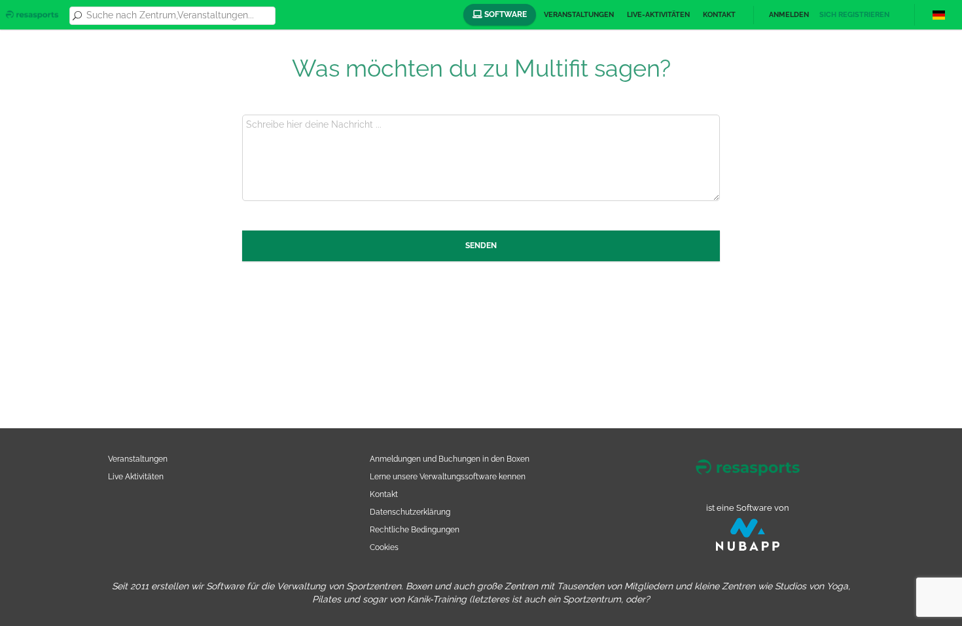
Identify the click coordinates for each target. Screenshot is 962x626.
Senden (481, 245)
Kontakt (719, 14)
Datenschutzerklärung (410, 512)
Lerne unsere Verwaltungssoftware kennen (448, 476)
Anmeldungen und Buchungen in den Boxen (449, 459)
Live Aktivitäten (136, 476)
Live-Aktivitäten (658, 14)
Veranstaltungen (579, 14)
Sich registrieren (854, 14)
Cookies (384, 547)
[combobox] (178, 15)
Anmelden (789, 14)
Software (504, 14)
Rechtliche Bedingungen (414, 529)
